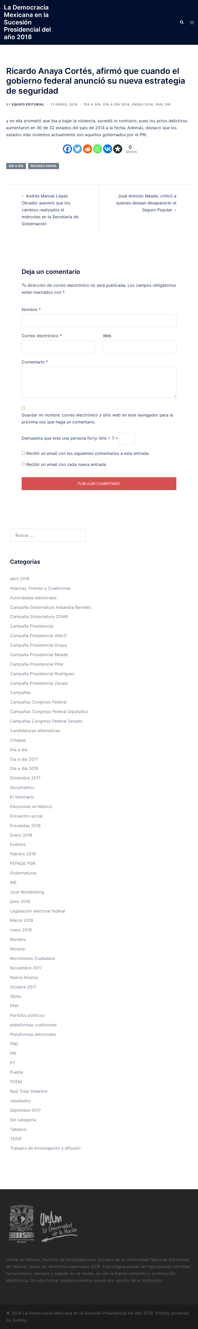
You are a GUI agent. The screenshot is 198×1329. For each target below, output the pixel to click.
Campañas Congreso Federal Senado (46, 721)
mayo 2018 (21, 929)
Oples (15, 996)
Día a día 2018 (116, 104)
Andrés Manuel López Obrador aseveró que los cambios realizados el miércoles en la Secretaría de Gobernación (50, 209)
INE (13, 882)
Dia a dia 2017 (24, 759)
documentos (22, 787)
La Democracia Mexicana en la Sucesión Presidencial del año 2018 (27, 22)
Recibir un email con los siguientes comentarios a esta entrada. (88, 453)
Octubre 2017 (23, 986)
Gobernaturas (23, 872)
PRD (14, 1043)
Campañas (20, 692)
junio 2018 (20, 901)
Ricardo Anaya (43, 166)
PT (12, 1062)
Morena (17, 948)
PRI (168, 104)
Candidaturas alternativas (35, 730)
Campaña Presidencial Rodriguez (42, 673)
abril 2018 (19, 578)
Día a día (92, 104)
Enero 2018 (142, 104)
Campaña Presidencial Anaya (38, 645)
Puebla (16, 1072)
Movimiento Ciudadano (32, 958)
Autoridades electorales (33, 597)
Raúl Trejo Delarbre (28, 1091)
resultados (20, 1100)
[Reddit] (87, 148)
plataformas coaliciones (33, 1024)
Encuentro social (26, 816)
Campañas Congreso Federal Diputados (49, 711)
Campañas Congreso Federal (38, 702)
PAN (159, 104)
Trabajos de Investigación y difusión (45, 1148)
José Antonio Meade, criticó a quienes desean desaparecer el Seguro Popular (146, 202)
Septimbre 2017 (25, 1110)
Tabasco (18, 1129)
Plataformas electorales (33, 1034)
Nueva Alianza (24, 977)
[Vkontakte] (107, 148)
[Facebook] (67, 148)
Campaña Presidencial (31, 626)
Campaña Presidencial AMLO (38, 635)
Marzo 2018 (21, 920)
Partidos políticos (27, 1015)
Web (107, 335)
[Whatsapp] (97, 148)
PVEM (16, 1081)
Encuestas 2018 (25, 825)
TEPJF (16, 1138)
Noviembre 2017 (26, 967)
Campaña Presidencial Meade (39, 654)
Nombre (31, 309)
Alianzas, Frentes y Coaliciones (40, 588)
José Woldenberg (27, 891)
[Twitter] (77, 148)
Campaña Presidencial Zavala (39, 683)
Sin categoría (23, 1119)
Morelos (18, 939)
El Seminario (22, 797)
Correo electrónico (42, 335)
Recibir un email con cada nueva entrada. (66, 464)
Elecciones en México (31, 806)
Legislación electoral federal (37, 911)
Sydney (19, 1320)
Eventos (18, 844)
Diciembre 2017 (25, 777)
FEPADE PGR (22, 863)
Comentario (35, 361)
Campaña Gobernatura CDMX (39, 616)
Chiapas (18, 740)
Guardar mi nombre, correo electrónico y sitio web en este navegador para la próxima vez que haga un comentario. (97, 418)
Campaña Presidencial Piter (37, 664)
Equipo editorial (28, 104)
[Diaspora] (117, 148)
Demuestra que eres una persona (54, 438)
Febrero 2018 (23, 853)
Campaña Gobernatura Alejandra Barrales (50, 607)
